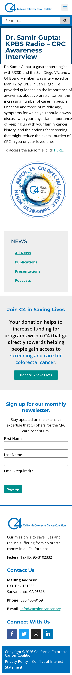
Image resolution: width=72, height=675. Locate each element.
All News (23, 252)
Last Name (13, 454)
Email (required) (19, 471)
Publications (26, 262)
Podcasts (23, 280)
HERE (58, 150)
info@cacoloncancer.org (40, 608)
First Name (13, 438)
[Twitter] (24, 634)
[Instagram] (36, 634)
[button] (64, 7)
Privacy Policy (16, 661)
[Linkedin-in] (48, 634)
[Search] (65, 20)
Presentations (27, 271)
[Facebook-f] (12, 634)
